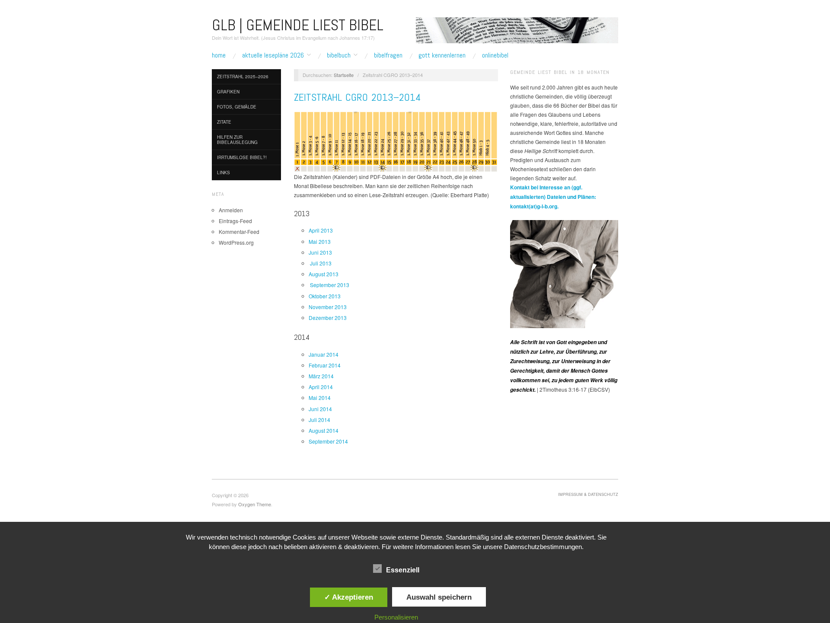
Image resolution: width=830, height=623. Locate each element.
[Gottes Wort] (517, 29)
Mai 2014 (320, 397)
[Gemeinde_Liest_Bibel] (564, 273)
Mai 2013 (320, 241)
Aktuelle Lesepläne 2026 (273, 55)
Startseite (344, 74)
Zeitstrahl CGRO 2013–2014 (357, 97)
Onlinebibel (495, 55)
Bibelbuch (339, 55)
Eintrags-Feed (235, 220)
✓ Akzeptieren (348, 597)
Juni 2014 (320, 408)
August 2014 (323, 430)
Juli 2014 (319, 419)
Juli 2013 (320, 263)
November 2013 (328, 306)
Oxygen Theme (254, 504)
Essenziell (402, 570)
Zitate (224, 122)
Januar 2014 (323, 354)
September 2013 (329, 284)
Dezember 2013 (328, 317)
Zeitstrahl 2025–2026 (242, 76)
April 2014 (321, 386)
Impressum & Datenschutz (588, 494)
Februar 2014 (325, 365)
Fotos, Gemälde (236, 107)
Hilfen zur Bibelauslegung (237, 139)
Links (223, 172)
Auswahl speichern (439, 597)
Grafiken (228, 92)
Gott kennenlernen (442, 55)
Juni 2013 (320, 252)
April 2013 (321, 230)
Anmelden (231, 210)
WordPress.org (236, 242)
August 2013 (323, 274)
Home (219, 55)
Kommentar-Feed (239, 231)
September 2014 (328, 441)
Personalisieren (396, 617)
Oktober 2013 (325, 296)
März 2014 (321, 376)
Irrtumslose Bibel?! (242, 157)
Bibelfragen (388, 55)
